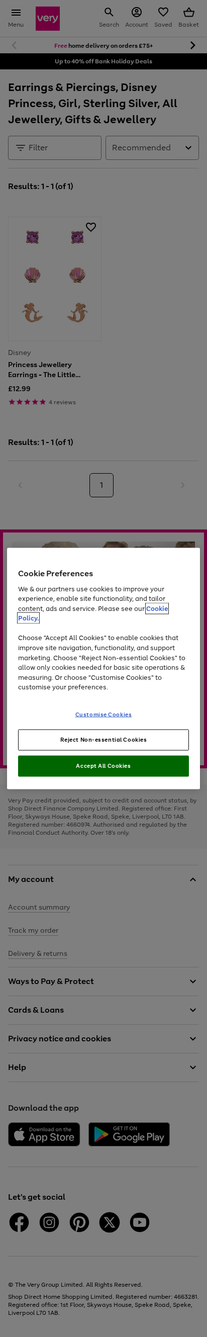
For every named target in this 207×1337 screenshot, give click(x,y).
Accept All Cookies (103, 766)
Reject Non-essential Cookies (103, 740)
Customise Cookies (103, 714)
